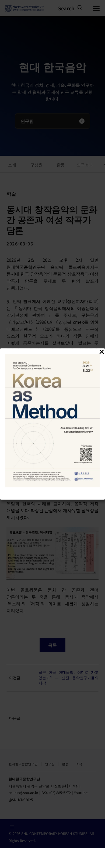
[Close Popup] (101, 352)
